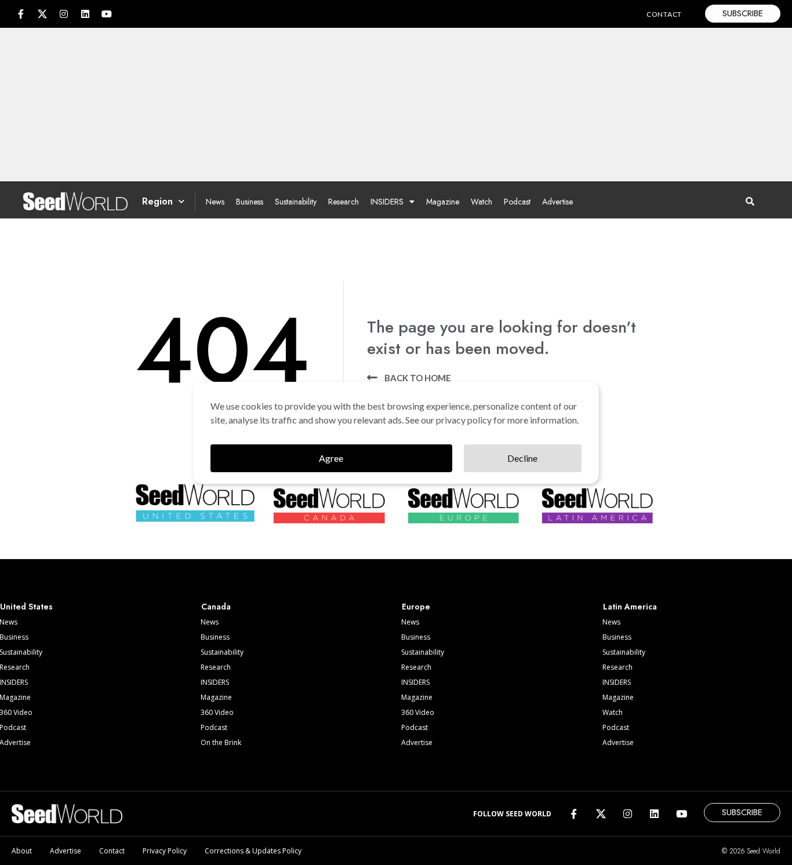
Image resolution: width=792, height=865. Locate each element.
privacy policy (464, 419)
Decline (522, 457)
